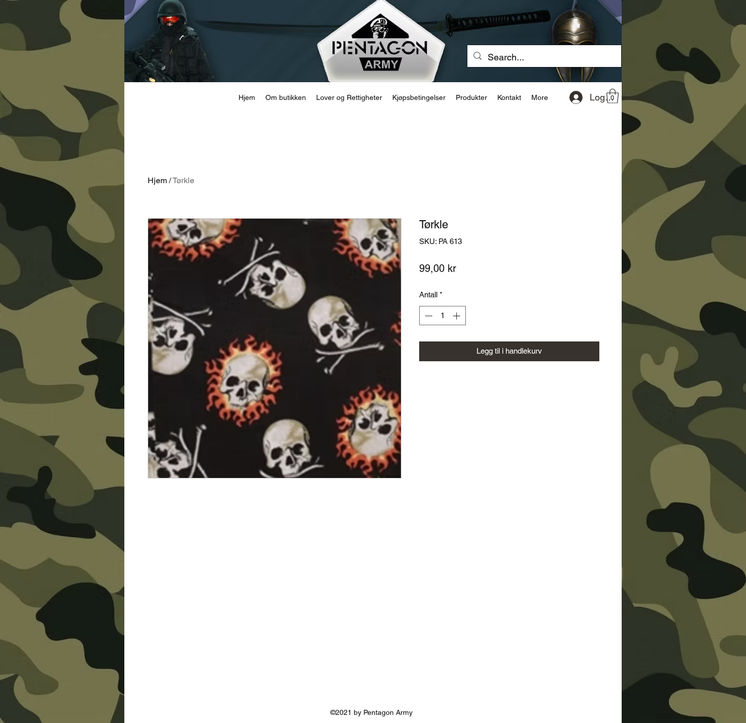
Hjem (157, 180)
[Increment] (457, 315)
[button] (612, 96)
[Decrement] (427, 315)
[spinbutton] (442, 315)
